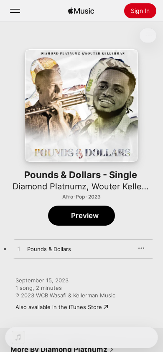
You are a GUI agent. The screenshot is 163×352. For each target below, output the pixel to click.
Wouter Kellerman (126, 186)
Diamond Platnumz (50, 186)
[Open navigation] (15, 11)
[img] (81, 11)
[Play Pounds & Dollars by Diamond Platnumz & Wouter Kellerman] (18, 249)
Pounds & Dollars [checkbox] (49, 249)
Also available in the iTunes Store (58, 307)
